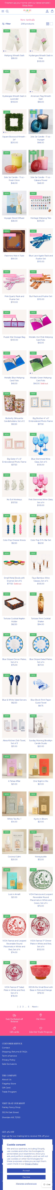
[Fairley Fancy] (27, 11)
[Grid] (47, 23)
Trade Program (9, 1092)
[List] (51, 23)
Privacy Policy (31, 1164)
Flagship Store (9, 1083)
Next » (35, 1006)
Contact (6, 1047)
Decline (26, 1177)
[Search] (8, 11)
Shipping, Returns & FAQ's (14, 1051)
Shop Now (27, 5)
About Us (6, 1079)
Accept (26, 1170)
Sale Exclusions (9, 1064)
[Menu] (3, 11)
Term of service (9, 1056)
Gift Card (6, 1087)
